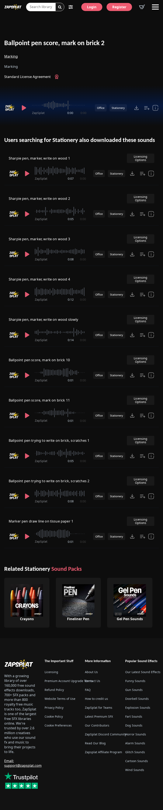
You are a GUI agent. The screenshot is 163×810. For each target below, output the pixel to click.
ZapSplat (38, 113)
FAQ (88, 690)
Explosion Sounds (137, 708)
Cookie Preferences (58, 726)
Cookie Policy (54, 717)
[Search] (60, 7)
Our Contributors (97, 726)
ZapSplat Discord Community (101, 734)
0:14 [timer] (71, 340)
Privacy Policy (54, 708)
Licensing (51, 672)
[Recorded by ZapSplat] (10, 108)
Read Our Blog (95, 743)
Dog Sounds (133, 726)
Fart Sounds (133, 717)
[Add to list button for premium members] (147, 108)
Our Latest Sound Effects (142, 672)
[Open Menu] (155, 7)
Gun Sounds (134, 690)
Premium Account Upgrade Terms (61, 681)
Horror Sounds (135, 734)
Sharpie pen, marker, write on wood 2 (39, 198)
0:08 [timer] (71, 259)
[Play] (24, 108)
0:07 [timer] (71, 178)
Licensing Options (140, 158)
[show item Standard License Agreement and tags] (155, 108)
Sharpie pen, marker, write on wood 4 (39, 279)
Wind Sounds (134, 770)
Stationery (118, 108)
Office (100, 108)
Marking (11, 56)
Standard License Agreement (27, 76)
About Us (91, 672)
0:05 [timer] (71, 219)
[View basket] (142, 7)
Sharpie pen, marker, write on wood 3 (39, 239)
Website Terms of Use (60, 699)
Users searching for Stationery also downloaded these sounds (79, 140)
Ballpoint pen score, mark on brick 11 (39, 400)
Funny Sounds (135, 681)
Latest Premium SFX (99, 717)
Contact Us (92, 681)
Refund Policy (54, 690)
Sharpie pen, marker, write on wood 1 (39, 158)
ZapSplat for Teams (98, 708)
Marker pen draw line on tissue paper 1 (41, 521)
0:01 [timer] (71, 380)
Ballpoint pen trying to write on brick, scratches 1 (49, 440)
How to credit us (96, 699)
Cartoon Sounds (136, 761)
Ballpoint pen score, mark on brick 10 (39, 360)
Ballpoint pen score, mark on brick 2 (54, 43)
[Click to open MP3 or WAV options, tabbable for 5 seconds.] (136, 108)
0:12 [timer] (71, 299)
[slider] (59, 105)
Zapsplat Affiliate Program (101, 752)
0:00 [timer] (70, 113)
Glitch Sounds (135, 752)
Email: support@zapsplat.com (23, 763)
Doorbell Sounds (137, 699)
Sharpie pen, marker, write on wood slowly (43, 319)
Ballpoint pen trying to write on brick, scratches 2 (49, 481)
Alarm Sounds (135, 743)
